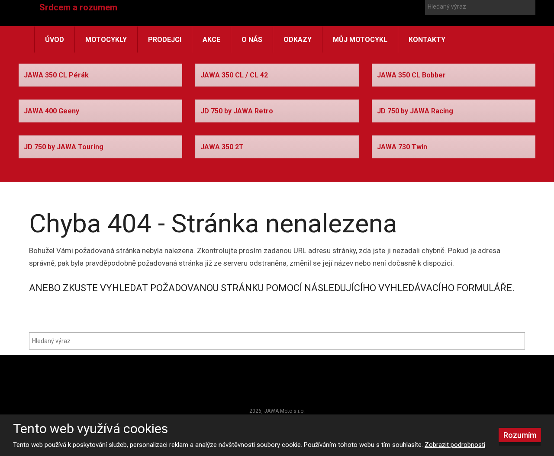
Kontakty (427, 39)
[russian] (404, 21)
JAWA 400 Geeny (51, 111)
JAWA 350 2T (222, 147)
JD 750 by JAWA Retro (236, 111)
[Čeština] (372, 21)
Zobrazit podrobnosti (455, 445)
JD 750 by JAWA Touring (63, 147)
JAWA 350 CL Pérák (56, 75)
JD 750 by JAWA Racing (415, 111)
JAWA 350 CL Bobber (411, 75)
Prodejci (164, 39)
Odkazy (297, 39)
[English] (388, 21)
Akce (211, 39)
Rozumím (519, 435)
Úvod (54, 39)
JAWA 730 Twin (402, 147)
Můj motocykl (360, 39)
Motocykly (106, 39)
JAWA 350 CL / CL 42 (234, 75)
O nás (252, 39)
